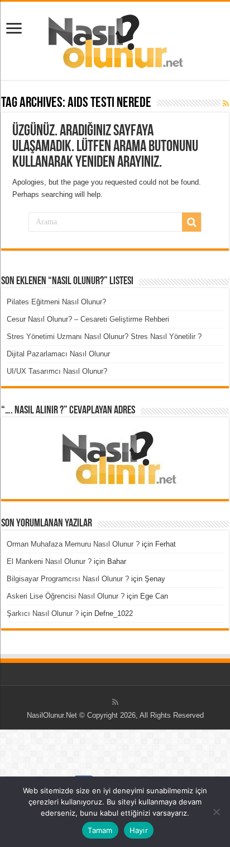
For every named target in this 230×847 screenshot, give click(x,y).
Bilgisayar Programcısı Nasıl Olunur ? (68, 579)
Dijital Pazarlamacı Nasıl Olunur (58, 354)
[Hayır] (216, 811)
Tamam (100, 830)
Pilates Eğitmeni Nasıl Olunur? (56, 302)
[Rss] (115, 702)
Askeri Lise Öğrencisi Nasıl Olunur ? (65, 596)
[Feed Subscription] (226, 103)
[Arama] (191, 222)
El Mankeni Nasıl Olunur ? (49, 561)
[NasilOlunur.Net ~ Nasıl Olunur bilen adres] (115, 38)
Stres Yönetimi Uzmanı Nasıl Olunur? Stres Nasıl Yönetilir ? (104, 336)
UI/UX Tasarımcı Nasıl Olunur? (57, 371)
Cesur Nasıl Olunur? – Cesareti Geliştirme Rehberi (88, 319)
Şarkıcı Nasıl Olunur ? (43, 613)
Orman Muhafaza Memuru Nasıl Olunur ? (73, 544)
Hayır (139, 830)
